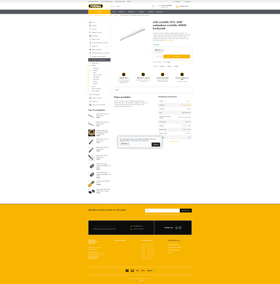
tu (147, 140)
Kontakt (129, 1)
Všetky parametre (174, 141)
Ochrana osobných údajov (107, 1)
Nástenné (95, 81)
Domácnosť (95, 101)
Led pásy (94, 29)
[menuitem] (99, 12)
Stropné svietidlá (186, 105)
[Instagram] (180, 228)
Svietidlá (93, 65)
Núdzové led (96, 79)
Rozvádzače (95, 36)
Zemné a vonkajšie (97, 75)
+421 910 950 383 (166, 5)
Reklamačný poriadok (120, 1)
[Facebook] (176, 228)
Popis (117, 90)
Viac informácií (170, 40)
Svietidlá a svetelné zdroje (98, 60)
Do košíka (176, 56)
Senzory (93, 86)
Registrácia (188, 1)
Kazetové (95, 83)
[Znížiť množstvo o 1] (156, 56)
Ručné (94, 72)
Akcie (93, 22)
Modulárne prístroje (97, 32)
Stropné (95, 70)
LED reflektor (96, 77)
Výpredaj (94, 25)
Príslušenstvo (96, 68)
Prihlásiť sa (186, 210)
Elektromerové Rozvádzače (98, 105)
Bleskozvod (95, 46)
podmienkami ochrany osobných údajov (170, 214)
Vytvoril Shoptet (141, 280)
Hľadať (153, 6)
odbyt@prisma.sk (93, 258)
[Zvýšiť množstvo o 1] (161, 56)
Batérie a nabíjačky (96, 49)
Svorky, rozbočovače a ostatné (100, 43)
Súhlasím (155, 144)
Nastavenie (124, 143)
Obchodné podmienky (93, 1)
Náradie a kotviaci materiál (99, 56)
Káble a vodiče (96, 39)
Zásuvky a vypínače (97, 98)
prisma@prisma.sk (138, 226)
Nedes (168, 62)
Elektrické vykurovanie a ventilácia (100, 53)
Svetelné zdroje (95, 63)
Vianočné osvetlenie (96, 88)
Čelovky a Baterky (95, 91)
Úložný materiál (96, 94)
